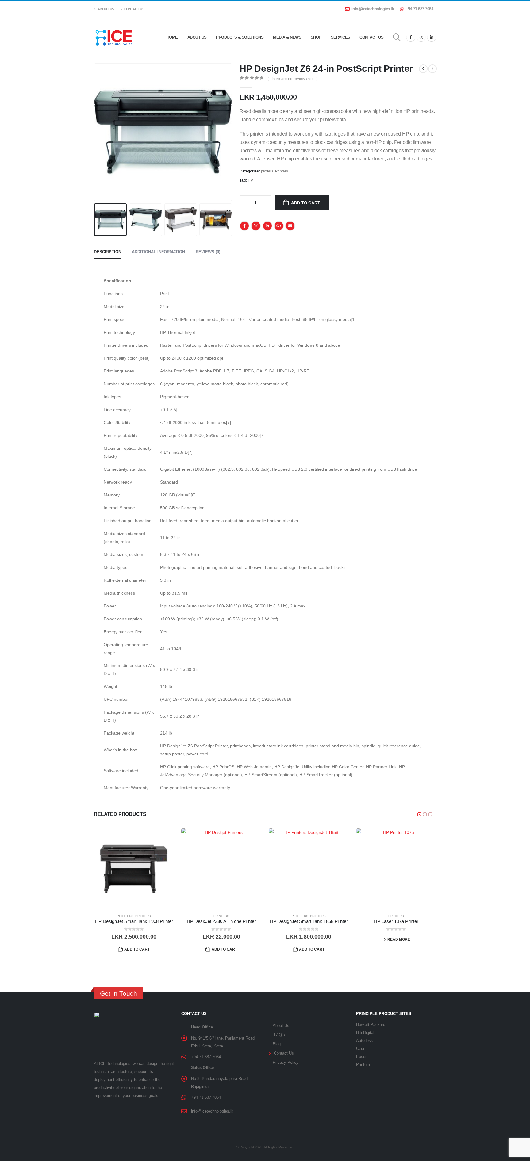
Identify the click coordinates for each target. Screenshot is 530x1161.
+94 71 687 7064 (419, 9)
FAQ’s (279, 1035)
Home (172, 37)
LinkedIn (267, 226)
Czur (360, 1049)
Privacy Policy (285, 1062)
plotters (267, 171)
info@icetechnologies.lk (372, 9)
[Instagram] (421, 37)
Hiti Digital (365, 1033)
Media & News (287, 37)
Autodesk (364, 1041)
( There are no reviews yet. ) (292, 78)
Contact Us (134, 9)
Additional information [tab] (158, 251)
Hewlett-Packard (370, 1025)
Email (290, 226)
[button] (397, 37)
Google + (279, 226)
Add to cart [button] (137, 949)
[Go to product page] (134, 868)
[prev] (423, 68)
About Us (106, 9)
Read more (398, 939)
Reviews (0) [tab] (208, 251)
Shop (316, 37)
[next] (432, 68)
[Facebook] (410, 37)
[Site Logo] (114, 37)
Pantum (363, 1065)
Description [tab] (107, 251)
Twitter (256, 226)
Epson (361, 1057)
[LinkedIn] (431, 37)
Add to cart (305, 202)
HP (250, 180)
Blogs (278, 1044)
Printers (281, 171)
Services (340, 37)
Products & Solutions (239, 37)
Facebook (244, 226)
